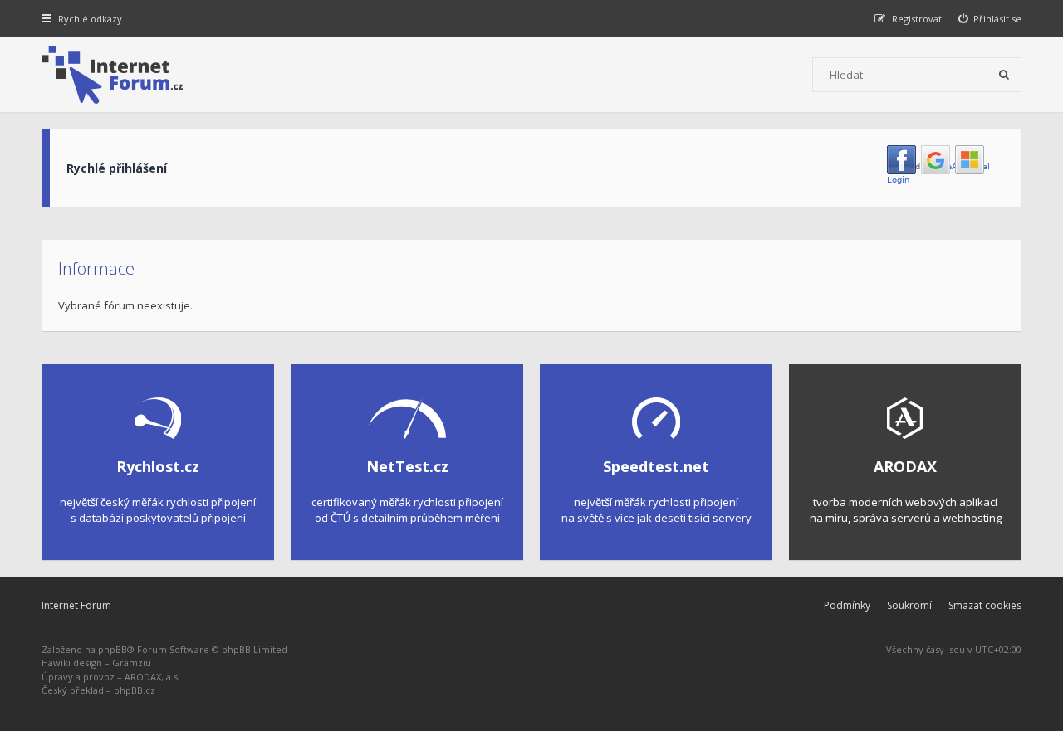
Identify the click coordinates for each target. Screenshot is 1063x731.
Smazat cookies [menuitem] (984, 605)
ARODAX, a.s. (152, 676)
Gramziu (131, 662)
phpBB (112, 649)
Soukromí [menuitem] (909, 605)
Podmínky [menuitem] (847, 605)
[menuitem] (990, 18)
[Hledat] (1004, 74)
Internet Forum (76, 605)
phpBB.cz (134, 690)
